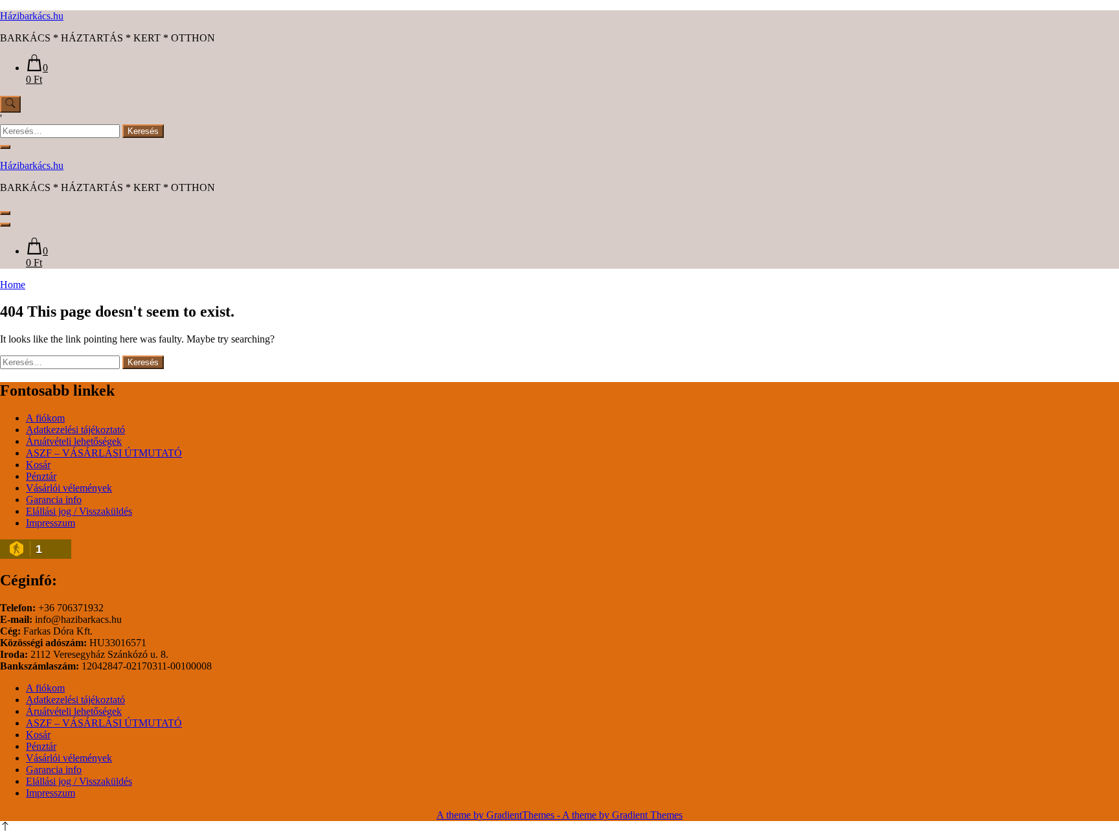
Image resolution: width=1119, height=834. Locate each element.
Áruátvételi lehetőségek (74, 441)
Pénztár (41, 476)
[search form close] (5, 147)
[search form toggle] (10, 104)
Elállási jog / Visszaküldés (79, 511)
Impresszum (50, 522)
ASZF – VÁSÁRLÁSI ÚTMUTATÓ (104, 452)
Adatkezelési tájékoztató (75, 429)
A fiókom (45, 417)
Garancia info (54, 499)
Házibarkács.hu (31, 15)
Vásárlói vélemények (69, 487)
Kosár (38, 464)
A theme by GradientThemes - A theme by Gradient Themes (559, 814)
